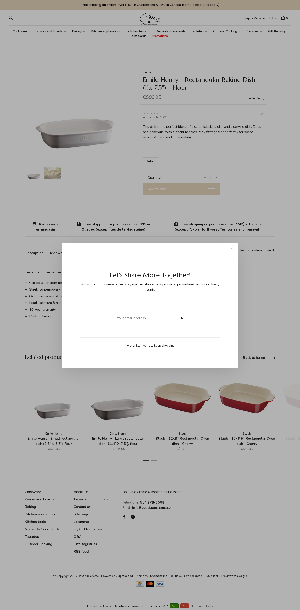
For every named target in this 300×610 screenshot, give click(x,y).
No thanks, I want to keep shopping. (150, 345)
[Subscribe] (178, 318)
